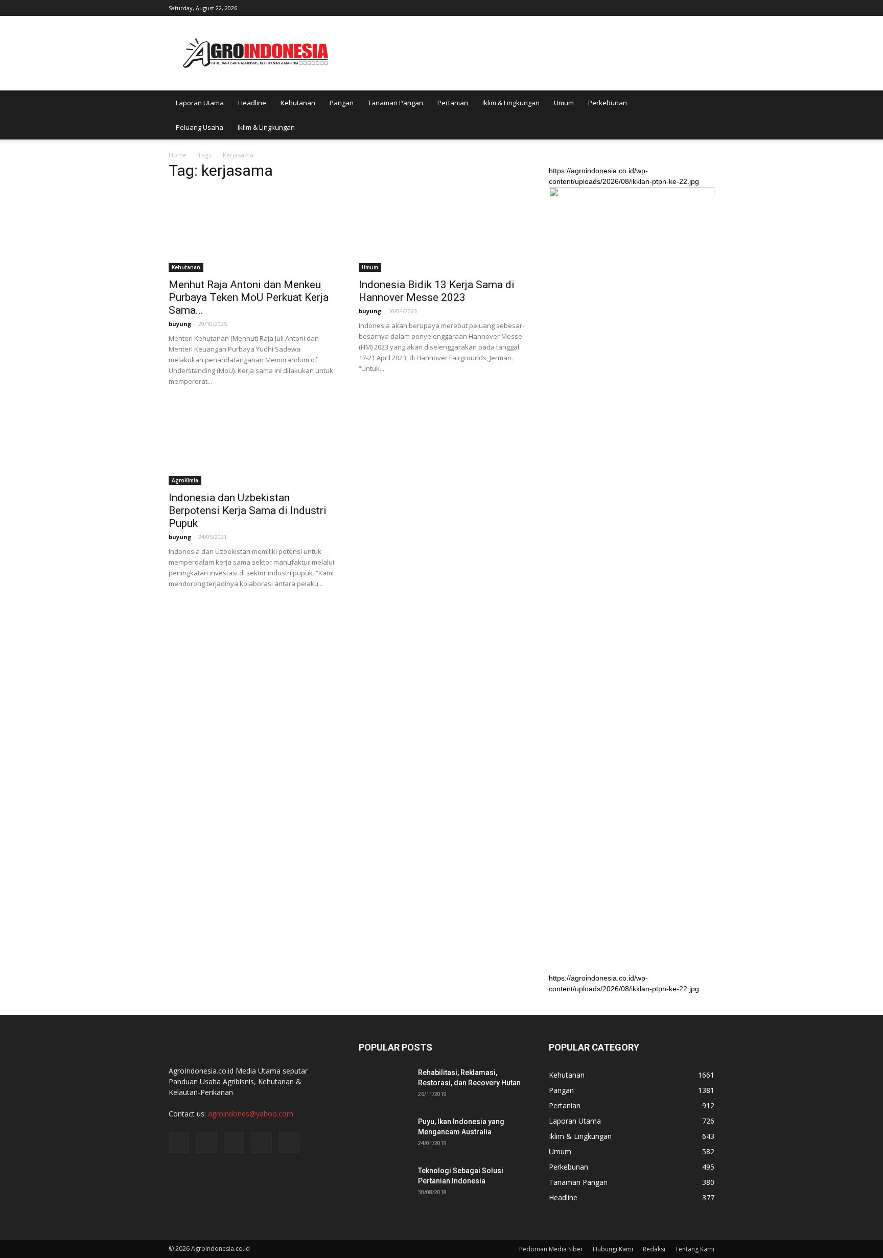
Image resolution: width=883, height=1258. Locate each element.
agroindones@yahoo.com (250, 1114)
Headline (252, 102)
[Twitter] (673, 7)
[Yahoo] (690, 7)
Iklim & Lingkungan (511, 102)
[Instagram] (656, 7)
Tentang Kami (694, 1249)
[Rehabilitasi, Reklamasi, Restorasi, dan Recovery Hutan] (384, 1085)
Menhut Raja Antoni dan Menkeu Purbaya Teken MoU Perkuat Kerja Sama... (249, 297)
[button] (702, 115)
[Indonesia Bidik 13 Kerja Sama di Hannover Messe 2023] (441, 231)
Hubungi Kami (613, 1249)
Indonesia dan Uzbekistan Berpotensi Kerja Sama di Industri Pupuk (248, 510)
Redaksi (654, 1249)
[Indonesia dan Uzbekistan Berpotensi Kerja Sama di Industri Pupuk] (251, 444)
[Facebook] (639, 7)
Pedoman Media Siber (551, 1249)
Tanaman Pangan (395, 102)
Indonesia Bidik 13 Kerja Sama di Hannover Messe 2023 (437, 291)
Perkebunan (607, 102)
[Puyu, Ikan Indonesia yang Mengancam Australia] (384, 1134)
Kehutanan (298, 102)
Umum (564, 102)
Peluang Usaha (199, 127)
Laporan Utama (200, 102)
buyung (180, 324)
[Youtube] (706, 7)
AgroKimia (185, 480)
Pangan (342, 102)
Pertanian (452, 102)
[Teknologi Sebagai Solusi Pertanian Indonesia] (384, 1183)
